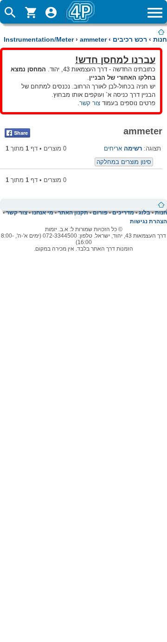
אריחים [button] (113, 148)
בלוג (144, 212)
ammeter (93, 39)
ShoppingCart (30, 12)
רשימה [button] (133, 148)
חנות (160, 39)
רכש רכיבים (130, 39)
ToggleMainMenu (155, 12)
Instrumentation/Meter (39, 39)
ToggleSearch (10, 12)
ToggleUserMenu (51, 12)
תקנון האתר (73, 212)
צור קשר (89, 103)
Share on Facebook (17, 133)
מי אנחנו (42, 212)
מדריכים (123, 212)
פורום (100, 212)
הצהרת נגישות (148, 221)
